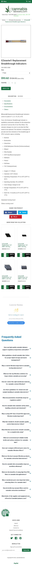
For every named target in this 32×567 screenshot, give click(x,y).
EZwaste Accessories (15, 20)
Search (16, 523)
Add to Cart (12, 255)
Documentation (8, 106)
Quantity (3, 82)
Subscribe (26, 550)
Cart (29, 1)
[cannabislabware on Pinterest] (20, 538)
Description (12, 96)
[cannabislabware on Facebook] (16, 538)
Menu (4, 1)
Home (3, 20)
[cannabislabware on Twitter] (11, 538)
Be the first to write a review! (16, 323)
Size (2, 70)
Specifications (8, 104)
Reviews (20, 96)
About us (16, 525)
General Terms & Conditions (16, 530)
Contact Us (16, 528)
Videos (6, 109)
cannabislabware (20, 557)
